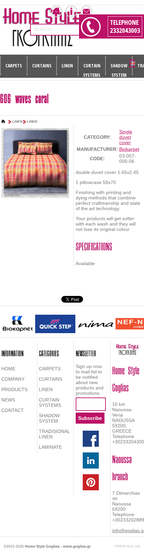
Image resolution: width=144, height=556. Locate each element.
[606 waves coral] (35, 163)
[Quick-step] (55, 324)
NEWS (8, 400)
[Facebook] (91, 439)
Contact (86, 11)
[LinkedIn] (91, 460)
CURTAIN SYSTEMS (91, 67)
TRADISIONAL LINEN (54, 434)
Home (56, 11)
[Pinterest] (91, 482)
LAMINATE (50, 447)
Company (71, 11)
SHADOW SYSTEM (119, 67)
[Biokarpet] (17, 324)
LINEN (67, 65)
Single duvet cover (125, 137)
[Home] (3, 121)
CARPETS (13, 65)
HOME (8, 368)
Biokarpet (129, 149)
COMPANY (12, 379)
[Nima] (95, 324)
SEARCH (42, 29)
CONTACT (12, 410)
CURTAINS (42, 65)
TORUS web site (127, 546)
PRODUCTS (14, 389)
